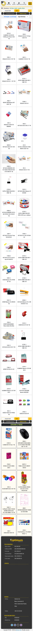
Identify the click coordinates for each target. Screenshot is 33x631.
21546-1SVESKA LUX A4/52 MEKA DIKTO (8, 465)
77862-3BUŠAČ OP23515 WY (24, 412)
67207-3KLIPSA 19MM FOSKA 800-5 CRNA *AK (24, 80)
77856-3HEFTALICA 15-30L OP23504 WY (24, 235)
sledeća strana (23, 13)
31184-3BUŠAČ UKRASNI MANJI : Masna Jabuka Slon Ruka (8, 324)
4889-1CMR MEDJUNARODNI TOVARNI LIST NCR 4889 (24, 509)
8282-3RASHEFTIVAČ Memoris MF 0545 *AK (9, 102)
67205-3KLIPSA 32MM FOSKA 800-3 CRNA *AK (24, 346)
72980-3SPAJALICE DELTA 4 (24, 102)
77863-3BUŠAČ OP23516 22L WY (8, 368)
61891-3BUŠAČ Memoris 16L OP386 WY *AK (9, 279)
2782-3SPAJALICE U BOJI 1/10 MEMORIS (9, 124)
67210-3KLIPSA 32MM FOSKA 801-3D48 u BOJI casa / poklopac (24, 213)
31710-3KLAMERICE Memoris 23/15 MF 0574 (24, 368)
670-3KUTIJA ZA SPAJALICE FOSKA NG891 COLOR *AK (24, 146)
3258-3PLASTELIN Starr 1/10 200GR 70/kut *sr (24, 531)
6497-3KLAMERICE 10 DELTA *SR (24, 58)
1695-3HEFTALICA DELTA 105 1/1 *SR (24, 124)
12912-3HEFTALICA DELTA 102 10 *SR (8, 346)
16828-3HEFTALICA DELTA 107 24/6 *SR (9, 146)
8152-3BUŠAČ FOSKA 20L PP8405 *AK (9, 412)
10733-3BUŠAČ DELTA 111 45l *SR (24, 324)
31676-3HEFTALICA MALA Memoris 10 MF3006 (24, 191)
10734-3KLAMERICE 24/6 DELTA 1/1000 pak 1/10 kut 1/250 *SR (9, 35)
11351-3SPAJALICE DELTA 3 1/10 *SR (9, 58)
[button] (30, 3)
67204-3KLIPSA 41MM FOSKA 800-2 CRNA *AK (24, 279)
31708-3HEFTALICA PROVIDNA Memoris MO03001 (24, 390)
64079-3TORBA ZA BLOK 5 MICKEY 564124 (24, 465)
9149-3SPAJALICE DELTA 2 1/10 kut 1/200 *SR (24, 36)
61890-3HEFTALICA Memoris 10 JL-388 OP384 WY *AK (24, 301)
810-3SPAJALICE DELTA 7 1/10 (24, 169)
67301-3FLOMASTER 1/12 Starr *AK (9, 444)
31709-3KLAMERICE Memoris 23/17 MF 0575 (8, 390)
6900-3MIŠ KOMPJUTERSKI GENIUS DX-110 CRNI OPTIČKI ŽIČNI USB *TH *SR (24, 443)
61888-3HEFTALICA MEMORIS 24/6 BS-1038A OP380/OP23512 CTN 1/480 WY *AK (9, 168)
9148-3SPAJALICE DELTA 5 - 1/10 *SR (8, 80)
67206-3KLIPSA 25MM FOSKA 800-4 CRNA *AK (9, 191)
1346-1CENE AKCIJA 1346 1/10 (9, 532)
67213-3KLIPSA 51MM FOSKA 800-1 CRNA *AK (24, 257)
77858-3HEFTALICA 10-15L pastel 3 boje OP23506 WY (9, 257)
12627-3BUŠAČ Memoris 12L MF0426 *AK (8, 301)
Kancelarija (6, 8)
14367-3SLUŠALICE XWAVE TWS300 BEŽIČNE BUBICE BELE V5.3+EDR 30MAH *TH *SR (9, 509)
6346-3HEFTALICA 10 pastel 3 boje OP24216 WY (9, 235)
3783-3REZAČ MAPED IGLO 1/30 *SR (8, 488)
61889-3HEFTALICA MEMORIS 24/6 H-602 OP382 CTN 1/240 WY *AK (8, 213)
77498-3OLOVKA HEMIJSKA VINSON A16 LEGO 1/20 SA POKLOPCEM (24, 487)
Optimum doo (18, 630)
